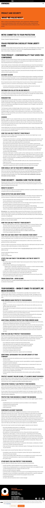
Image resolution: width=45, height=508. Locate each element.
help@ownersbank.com (16, 489)
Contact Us (39, 169)
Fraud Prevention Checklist (30, 49)
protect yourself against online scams (21, 280)
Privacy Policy (8, 503)
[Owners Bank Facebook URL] (36, 499)
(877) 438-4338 (7, 263)
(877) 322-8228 (39, 156)
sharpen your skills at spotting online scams (22, 381)
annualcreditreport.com (28, 156)
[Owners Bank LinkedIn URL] (43, 499)
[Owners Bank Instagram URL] (39, 499)
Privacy (3, 39)
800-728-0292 (14, 488)
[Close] (43, 502)
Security (7, 39)
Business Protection (14, 39)
